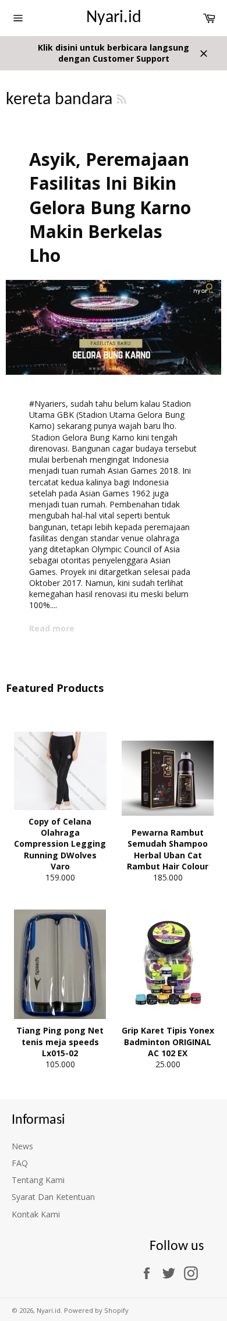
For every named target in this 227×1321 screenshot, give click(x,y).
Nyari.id (113, 18)
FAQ (20, 1163)
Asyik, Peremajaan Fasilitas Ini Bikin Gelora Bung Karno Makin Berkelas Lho (110, 207)
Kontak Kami (36, 1214)
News (22, 1146)
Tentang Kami (38, 1179)
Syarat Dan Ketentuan (53, 1196)
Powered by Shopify (96, 1310)
